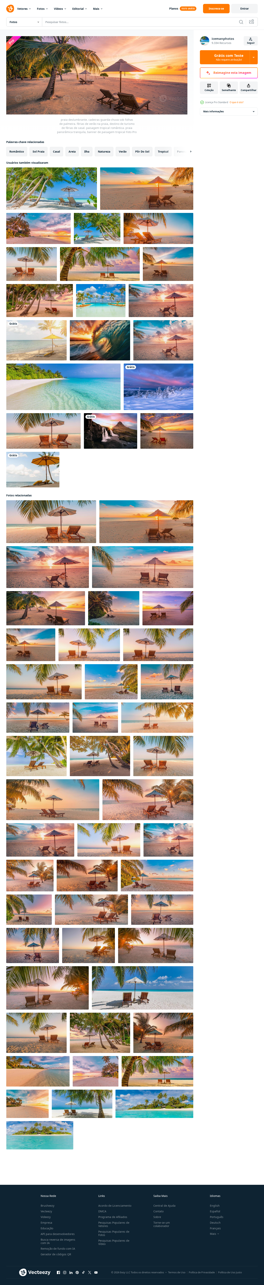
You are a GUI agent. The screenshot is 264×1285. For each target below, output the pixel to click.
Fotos (41, 9)
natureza (104, 151)
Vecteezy (46, 1211)
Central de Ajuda (164, 1205)
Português (216, 1217)
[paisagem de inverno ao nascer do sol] (158, 387)
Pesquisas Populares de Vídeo (113, 1242)
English (215, 1205)
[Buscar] (241, 22)
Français (215, 1228)
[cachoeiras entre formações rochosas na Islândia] (110, 431)
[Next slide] (187, 151)
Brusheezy (47, 1205)
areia (72, 151)
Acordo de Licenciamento (114, 1205)
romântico (16, 151)
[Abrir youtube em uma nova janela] (96, 1272)
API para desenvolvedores (58, 1234)
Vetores (22, 9)
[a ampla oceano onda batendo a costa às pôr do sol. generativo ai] (100, 340)
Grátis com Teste (228, 57)
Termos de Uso (176, 1272)
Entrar (244, 8)
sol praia (38, 151)
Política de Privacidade (202, 1272)
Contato (158, 1211)
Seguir (251, 43)
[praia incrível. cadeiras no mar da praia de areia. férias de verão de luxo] (163, 1032)
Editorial (78, 9)
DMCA (102, 1211)
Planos (173, 8)
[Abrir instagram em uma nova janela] (64, 1272)
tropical (163, 151)
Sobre (157, 1217)
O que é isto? (236, 102)
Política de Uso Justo (230, 1272)
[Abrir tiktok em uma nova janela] (83, 1272)
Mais (96, 9)
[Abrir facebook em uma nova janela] (58, 1272)
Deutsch (215, 1222)
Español (215, 1211)
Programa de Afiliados (112, 1217)
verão (123, 151)
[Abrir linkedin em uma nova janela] (70, 1272)
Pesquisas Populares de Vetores (113, 1224)
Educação (47, 1228)
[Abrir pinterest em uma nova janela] (77, 1272)
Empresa (46, 1222)
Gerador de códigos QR (56, 1254)
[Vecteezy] (10, 9)
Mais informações (213, 111)
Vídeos (58, 9)
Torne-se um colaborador (161, 1224)
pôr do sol (142, 151)
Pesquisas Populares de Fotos (113, 1233)
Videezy (46, 1217)
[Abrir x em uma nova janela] (89, 1272)
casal (56, 151)
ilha (86, 151)
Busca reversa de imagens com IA (58, 1241)
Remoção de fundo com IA (58, 1248)
